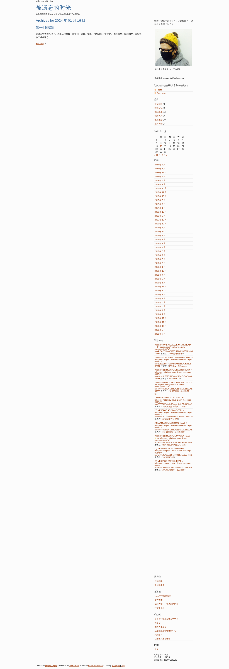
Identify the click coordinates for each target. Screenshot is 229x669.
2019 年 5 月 (160, 180)
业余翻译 (158, 104)
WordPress (74, 666)
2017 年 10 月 (161, 196)
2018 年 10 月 (161, 188)
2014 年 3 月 (160, 235)
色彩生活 (158, 120)
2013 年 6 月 (160, 259)
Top (123, 666)
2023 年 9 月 (160, 176)
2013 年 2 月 (160, 263)
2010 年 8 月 (160, 330)
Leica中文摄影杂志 (163, 596)
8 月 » (164, 155)
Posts (159, 90)
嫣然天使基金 (160, 627)
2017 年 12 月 (161, 192)
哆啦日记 (158, 108)
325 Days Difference (178, 366)
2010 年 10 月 (161, 326)
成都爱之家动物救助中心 (165, 631)
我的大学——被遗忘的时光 (166, 604)
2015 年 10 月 (161, 224)
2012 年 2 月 (160, 279)
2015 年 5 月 (160, 228)
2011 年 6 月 (160, 302)
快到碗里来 (159, 585)
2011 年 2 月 (160, 310)
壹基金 (157, 623)
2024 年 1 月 (160, 169)
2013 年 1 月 (160, 267)
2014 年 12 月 (161, 232)
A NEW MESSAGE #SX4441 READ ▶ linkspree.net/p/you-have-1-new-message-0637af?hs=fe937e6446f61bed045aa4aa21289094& (173, 426)
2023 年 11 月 (161, 172)
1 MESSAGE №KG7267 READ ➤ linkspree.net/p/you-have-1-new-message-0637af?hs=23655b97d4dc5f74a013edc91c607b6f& (173, 400)
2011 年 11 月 (161, 287)
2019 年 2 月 (160, 184)
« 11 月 (157, 155)
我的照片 (158, 116)
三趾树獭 (158, 581)
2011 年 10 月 (161, 291)
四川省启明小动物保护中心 (166, 619)
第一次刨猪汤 (45, 27)
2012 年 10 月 (161, 271)
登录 (157, 649)
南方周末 (158, 600)
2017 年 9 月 (160, 200)
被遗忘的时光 (53, 7)
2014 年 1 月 (160, 243)
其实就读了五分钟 (170, 419)
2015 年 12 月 (161, 220)
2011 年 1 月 (160, 314)
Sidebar (49, 1)
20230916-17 (174, 379)
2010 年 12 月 (161, 318)
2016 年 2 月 (160, 216)
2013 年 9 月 (160, 247)
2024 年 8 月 (160, 165)
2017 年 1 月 (160, 208)
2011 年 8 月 (160, 294)
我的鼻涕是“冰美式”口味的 (174, 406)
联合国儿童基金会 (162, 639)
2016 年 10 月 (161, 212)
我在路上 (158, 112)
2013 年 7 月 (160, 255)
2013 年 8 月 (160, 251)
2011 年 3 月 (160, 306)
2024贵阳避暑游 (176, 353)
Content (40, 1)
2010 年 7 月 (160, 334)
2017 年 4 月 (160, 204)
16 (161, 146)
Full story (40, 43)
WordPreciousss (95, 666)
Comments (161, 93)
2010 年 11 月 (161, 322)
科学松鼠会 (159, 608)
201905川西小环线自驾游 (173, 432)
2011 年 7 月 (160, 298)
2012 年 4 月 (160, 275)
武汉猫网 (158, 635)
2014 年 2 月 (160, 239)
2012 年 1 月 (160, 283)
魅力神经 (158, 123)
